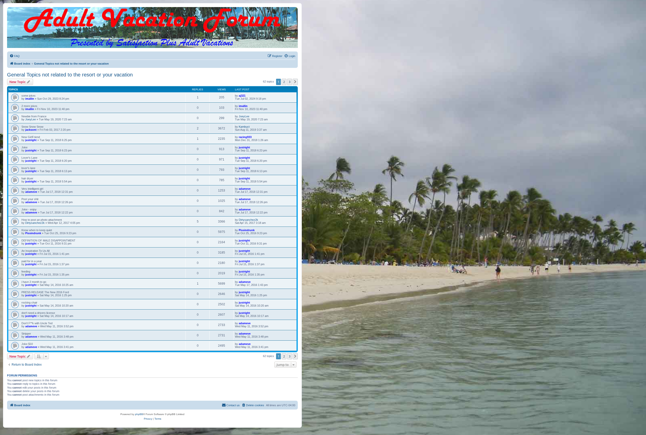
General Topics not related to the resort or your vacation (70, 74)
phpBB (139, 414)
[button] (295, 82)
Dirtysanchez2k (35, 222)
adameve (31, 191)
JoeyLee (30, 119)
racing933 (245, 137)
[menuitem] (15, 56)
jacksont (31, 129)
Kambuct (244, 126)
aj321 (242, 95)
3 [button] (289, 81)
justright (31, 140)
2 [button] (284, 81)
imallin (29, 98)
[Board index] (152, 12)
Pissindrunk (33, 233)
